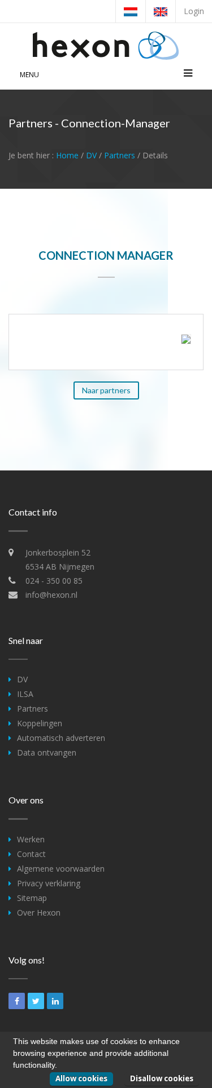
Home (67, 155)
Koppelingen (39, 723)
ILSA (25, 694)
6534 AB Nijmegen (59, 566)
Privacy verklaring (48, 883)
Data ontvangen (46, 752)
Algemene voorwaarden (61, 868)
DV (91, 155)
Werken (31, 839)
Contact (31, 854)
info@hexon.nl (51, 594)
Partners (119, 155)
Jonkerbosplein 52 (57, 552)
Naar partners (106, 390)
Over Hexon (38, 912)
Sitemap (32, 897)
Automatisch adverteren (61, 737)
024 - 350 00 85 (54, 580)
